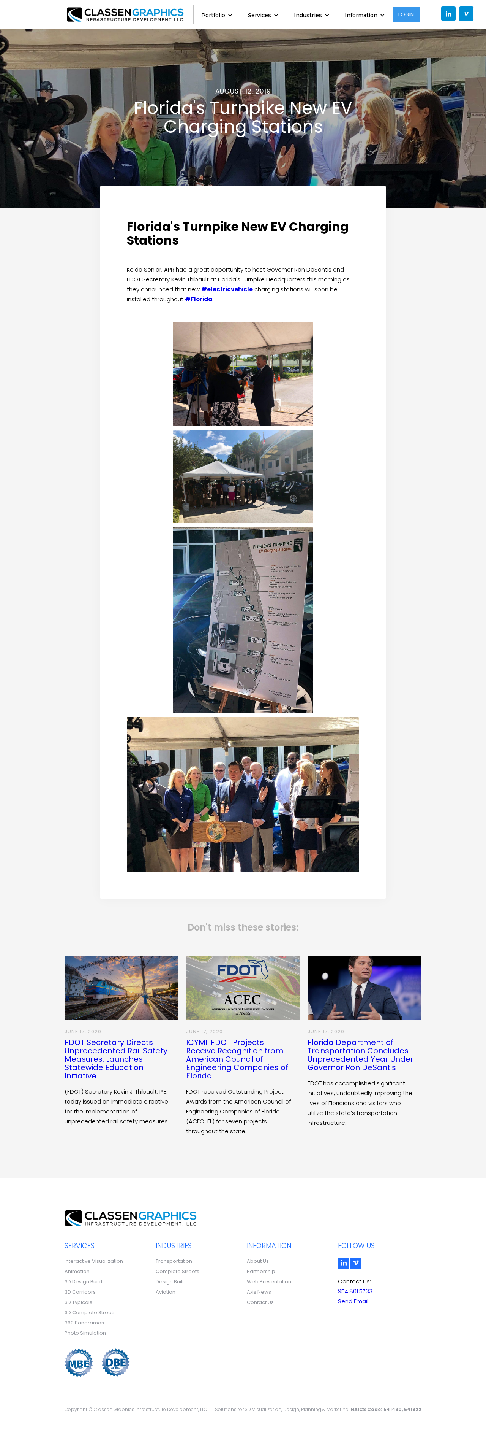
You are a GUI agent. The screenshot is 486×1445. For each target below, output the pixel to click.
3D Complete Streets (90, 1312)
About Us (258, 1261)
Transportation (174, 1261)
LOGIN (406, 14)
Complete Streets (177, 1271)
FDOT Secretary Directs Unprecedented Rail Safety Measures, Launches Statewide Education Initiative (116, 1059)
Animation (77, 1271)
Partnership (261, 1271)
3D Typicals (78, 1302)
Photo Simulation (85, 1333)
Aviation (165, 1292)
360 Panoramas (84, 1322)
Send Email (353, 1301)
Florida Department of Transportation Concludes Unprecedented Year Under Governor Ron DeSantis (360, 1055)
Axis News (259, 1292)
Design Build (171, 1281)
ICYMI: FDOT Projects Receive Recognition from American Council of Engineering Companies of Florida (237, 1059)
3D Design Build (83, 1281)
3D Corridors (80, 1292)
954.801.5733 (355, 1291)
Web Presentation (269, 1281)
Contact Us (260, 1302)
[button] (217, 14)
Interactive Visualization (94, 1261)
